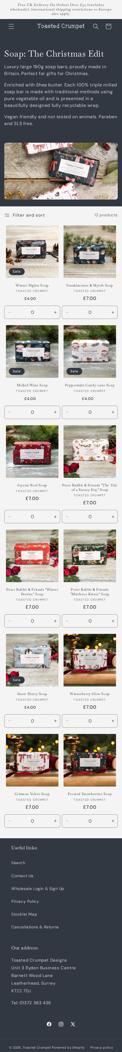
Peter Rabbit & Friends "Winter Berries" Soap (32, 592)
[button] (11, 26)
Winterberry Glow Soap (90, 694)
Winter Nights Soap (32, 285)
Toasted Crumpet (37, 1047)
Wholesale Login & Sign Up (37, 888)
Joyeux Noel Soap (32, 485)
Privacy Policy (25, 901)
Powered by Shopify (68, 1047)
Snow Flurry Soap (32, 694)
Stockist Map (24, 914)
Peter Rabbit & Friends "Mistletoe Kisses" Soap (90, 592)
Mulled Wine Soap (32, 385)
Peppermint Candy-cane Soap (90, 385)
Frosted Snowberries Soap (90, 794)
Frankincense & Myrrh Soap (89, 285)
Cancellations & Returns (35, 926)
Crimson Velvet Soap (32, 794)
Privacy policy (101, 1047)
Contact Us (22, 875)
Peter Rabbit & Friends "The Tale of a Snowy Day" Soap (89, 487)
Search (18, 862)
